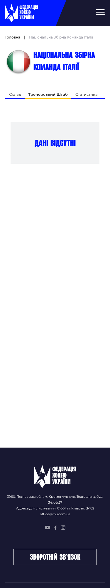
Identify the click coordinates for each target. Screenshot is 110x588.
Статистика (86, 94)
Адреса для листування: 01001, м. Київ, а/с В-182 (55, 508)
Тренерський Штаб (48, 94)
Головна (12, 37)
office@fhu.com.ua (55, 514)
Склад (15, 94)
